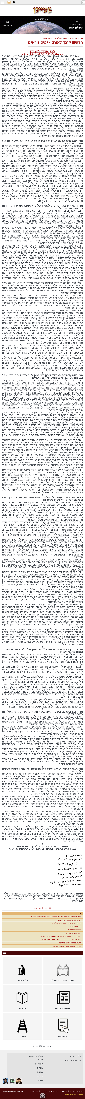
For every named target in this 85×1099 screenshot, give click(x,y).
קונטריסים (39, 1063)
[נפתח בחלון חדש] (19, 1081)
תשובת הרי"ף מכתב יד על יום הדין (69, 920)
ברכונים (40, 1072)
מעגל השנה (57, 38)
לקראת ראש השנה (74, 929)
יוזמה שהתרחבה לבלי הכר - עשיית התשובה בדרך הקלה (61, 939)
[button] (14, 2)
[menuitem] (62, 970)
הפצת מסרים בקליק (73, 1060)
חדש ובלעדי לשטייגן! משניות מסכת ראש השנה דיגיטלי (61, 936)
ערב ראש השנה (75, 926)
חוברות (40, 1068)
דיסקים (40, 1076)
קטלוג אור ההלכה (36, 1056)
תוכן (66, 38)
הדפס (46, 908)
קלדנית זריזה (75, 1056)
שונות (40, 1080)
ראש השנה (47, 38)
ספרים (40, 1059)
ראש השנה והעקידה (73, 933)
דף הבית (79, 38)
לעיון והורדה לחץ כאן (42, 51)
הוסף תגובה (37, 908)
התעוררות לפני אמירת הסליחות (70, 943)
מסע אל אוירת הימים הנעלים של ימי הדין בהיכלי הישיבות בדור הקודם (56, 916)
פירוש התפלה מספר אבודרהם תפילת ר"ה (66, 923)
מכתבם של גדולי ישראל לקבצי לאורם (42, 53)
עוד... (79, 913)
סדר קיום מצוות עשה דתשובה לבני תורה (66, 946)
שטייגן (71, 38)
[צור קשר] (9, 2)
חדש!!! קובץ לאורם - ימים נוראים (55, 42)
